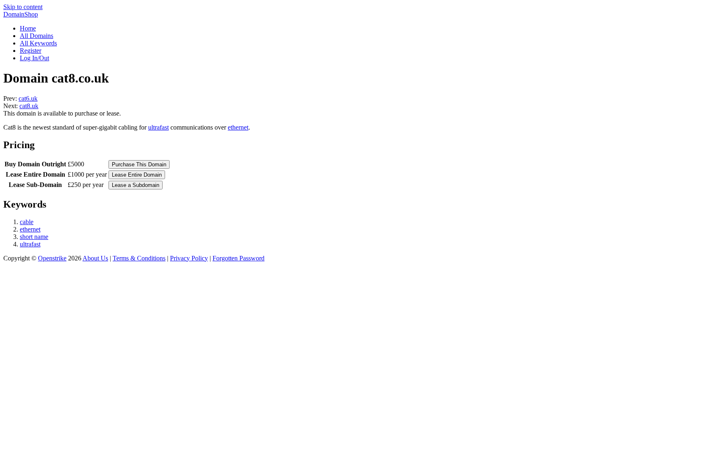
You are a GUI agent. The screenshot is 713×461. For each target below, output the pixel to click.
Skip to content (22, 6)
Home (28, 28)
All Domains (36, 35)
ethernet (238, 127)
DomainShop (20, 14)
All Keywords (38, 43)
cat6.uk (28, 98)
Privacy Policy (189, 258)
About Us (95, 258)
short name (34, 236)
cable (26, 221)
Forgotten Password (238, 258)
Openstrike (52, 258)
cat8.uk (28, 105)
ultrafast (158, 127)
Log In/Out (34, 57)
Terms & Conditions (139, 258)
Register (30, 50)
